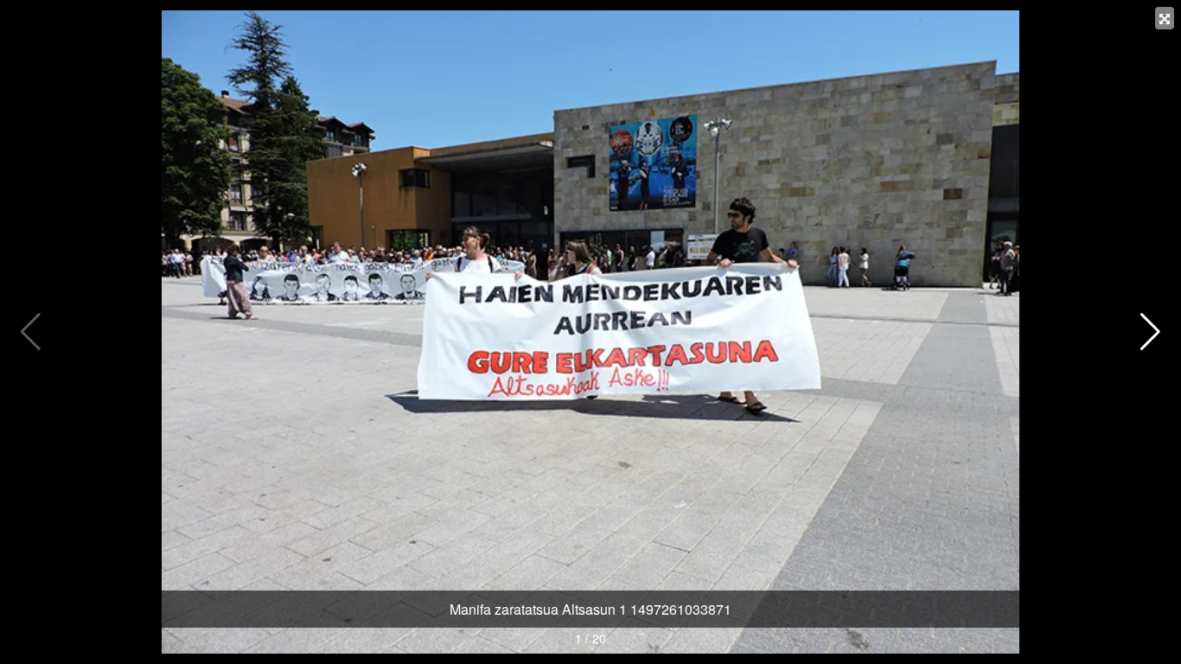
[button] (1150, 332)
